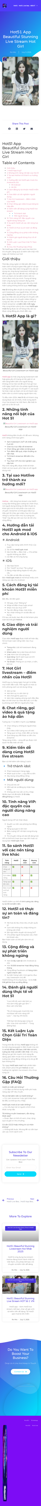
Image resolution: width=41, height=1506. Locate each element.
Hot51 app (6, 377)
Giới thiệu (11, 168)
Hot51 (16, 5)
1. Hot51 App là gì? (14, 170)
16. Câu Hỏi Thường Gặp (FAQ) (19, 247)
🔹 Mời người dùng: (19, 216)
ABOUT (32, 5)
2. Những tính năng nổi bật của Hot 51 (23, 173)
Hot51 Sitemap (31, 1420)
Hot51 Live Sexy (24, 5)
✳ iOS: (14, 187)
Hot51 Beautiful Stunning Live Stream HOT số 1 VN (20, 1300)
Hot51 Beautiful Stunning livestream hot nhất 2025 (20, 1249)
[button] (9, 128)
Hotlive (5, 501)
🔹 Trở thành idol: (18, 213)
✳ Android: (15, 185)
